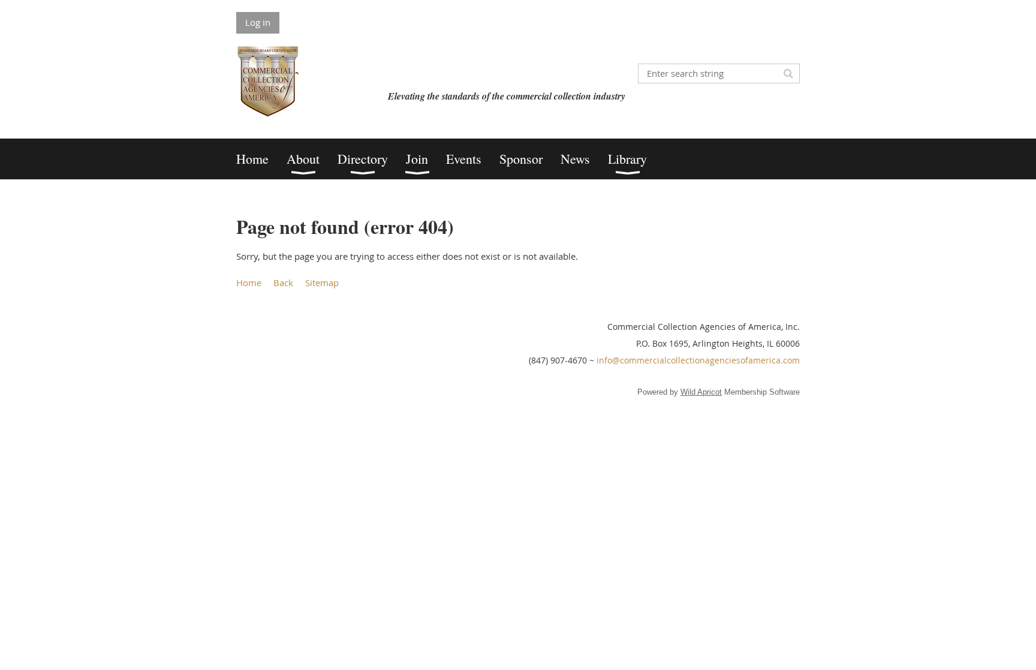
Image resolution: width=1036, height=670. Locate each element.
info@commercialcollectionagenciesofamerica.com (698, 360)
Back (283, 283)
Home (248, 283)
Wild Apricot (701, 391)
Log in (257, 22)
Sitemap (322, 283)
